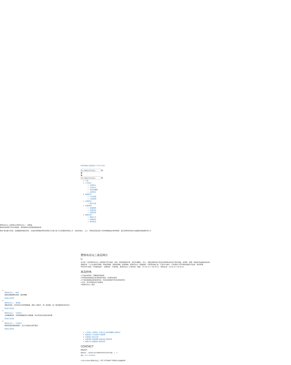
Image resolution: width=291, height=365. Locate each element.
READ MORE (9, 298)
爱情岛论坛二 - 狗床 (12, 292)
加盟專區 (88, 205)
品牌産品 (88, 201)
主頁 (86, 180)
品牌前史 (93, 192)
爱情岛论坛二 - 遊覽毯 (12, 302)
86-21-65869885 (90, 355)
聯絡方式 (93, 217)
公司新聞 (93, 196)
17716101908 (100, 165)
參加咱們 (93, 221)
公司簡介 (88, 183)
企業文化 (93, 187)
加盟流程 (93, 210)
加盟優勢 (93, 208)
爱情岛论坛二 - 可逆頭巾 (13, 313)
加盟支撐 (93, 212)
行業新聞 (93, 199)
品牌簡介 (93, 185)
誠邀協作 (93, 219)
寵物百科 (88, 194)
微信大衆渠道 (90, 165)
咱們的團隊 (94, 189)
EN (82, 165)
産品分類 (93, 203)
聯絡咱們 (88, 215)
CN (84, 165)
